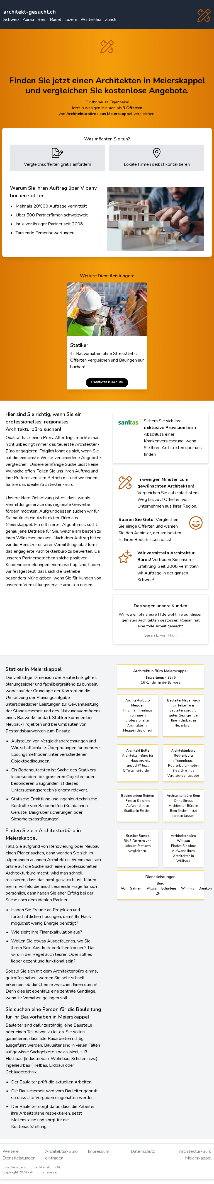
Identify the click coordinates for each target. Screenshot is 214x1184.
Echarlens (169, 888)
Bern (42, 19)
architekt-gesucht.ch (29, 12)
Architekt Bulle (137, 750)
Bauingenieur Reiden (137, 795)
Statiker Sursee (138, 836)
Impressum (98, 1151)
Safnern (136, 888)
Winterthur (91, 19)
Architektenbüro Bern (183, 795)
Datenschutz (143, 1151)
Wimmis (187, 888)
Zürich (110, 19)
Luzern (70, 19)
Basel (55, 19)
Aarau (28, 19)
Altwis (152, 888)
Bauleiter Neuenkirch (183, 700)
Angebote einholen (107, 382)
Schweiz (11, 19)
